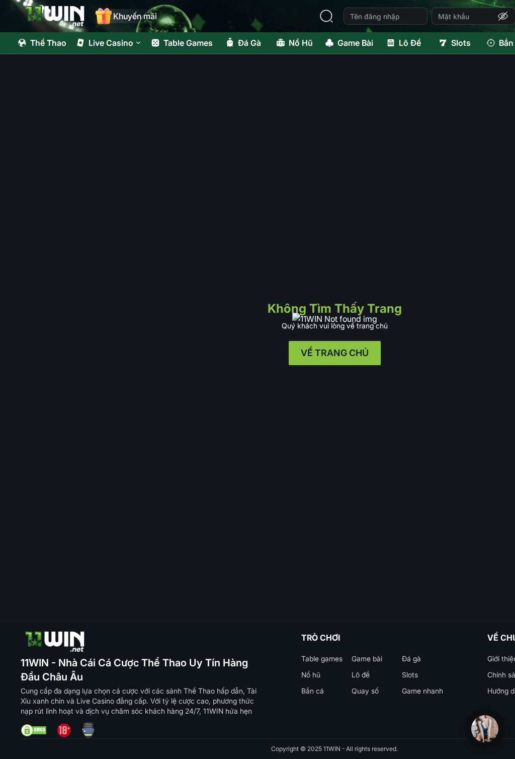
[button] (503, 16)
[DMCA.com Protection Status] (34, 730)
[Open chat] (485, 729)
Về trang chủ (335, 353)
